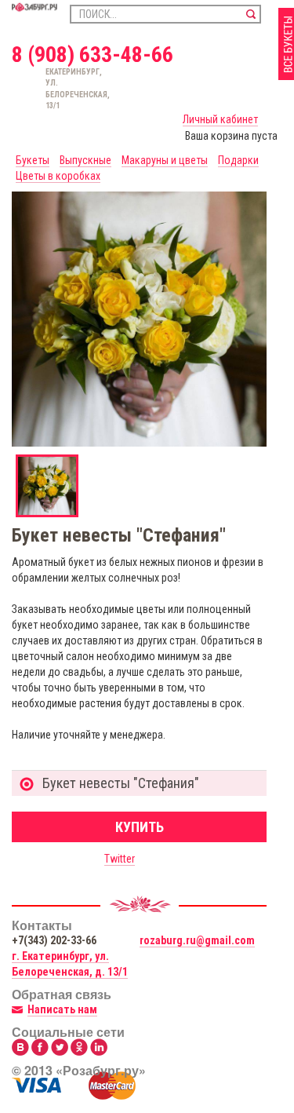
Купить (139, 827)
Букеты (32, 160)
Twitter (119, 858)
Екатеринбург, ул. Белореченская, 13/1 (51, 89)
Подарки (238, 160)
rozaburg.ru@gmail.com (197, 940)
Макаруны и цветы (165, 160)
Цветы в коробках (58, 176)
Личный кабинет (220, 119)
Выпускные (85, 160)
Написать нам (62, 1009)
